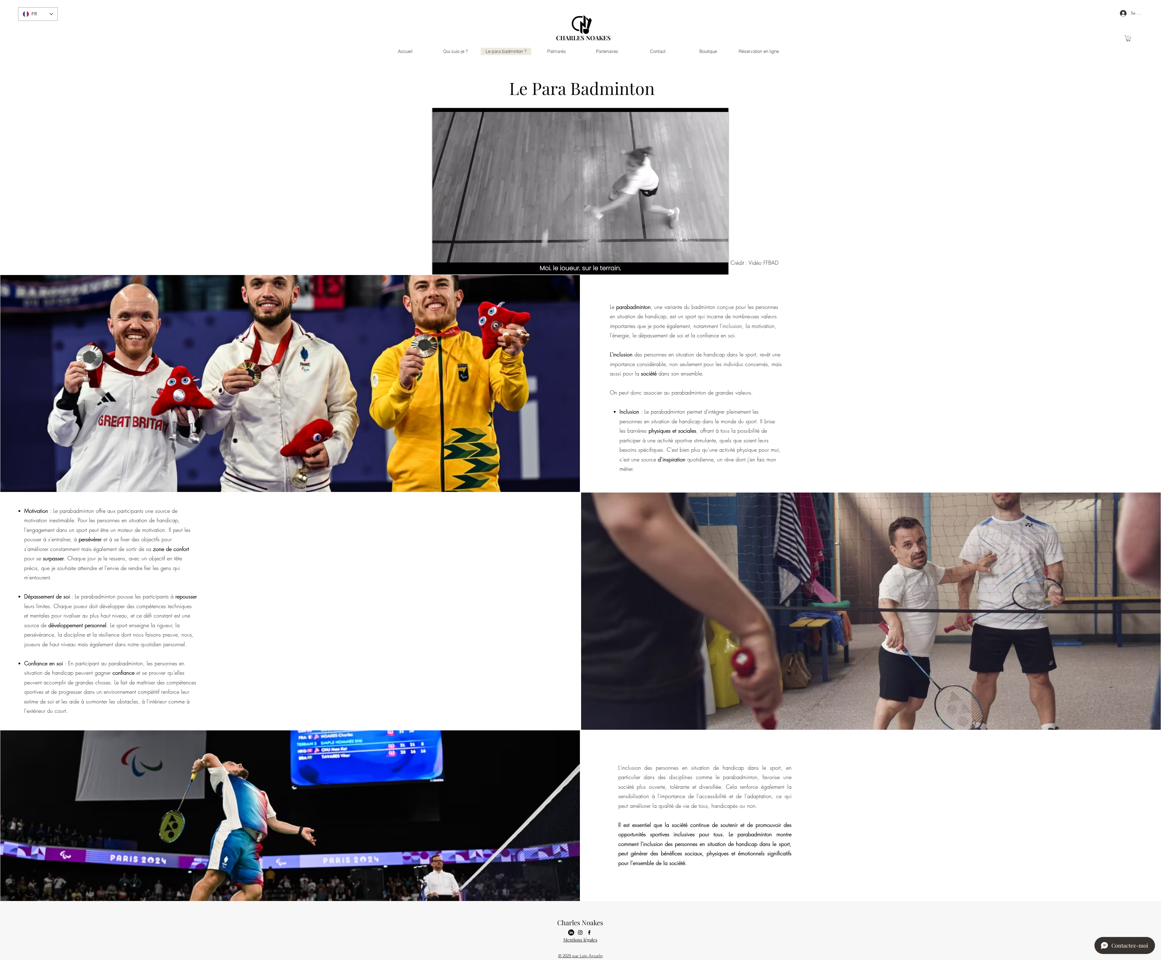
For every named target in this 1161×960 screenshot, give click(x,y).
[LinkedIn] (571, 932)
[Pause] (440, 266)
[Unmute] (450, 266)
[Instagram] (580, 932)
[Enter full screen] (720, 266)
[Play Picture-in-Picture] (710, 266)
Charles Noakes (580, 922)
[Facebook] (589, 932)
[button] (1128, 38)
